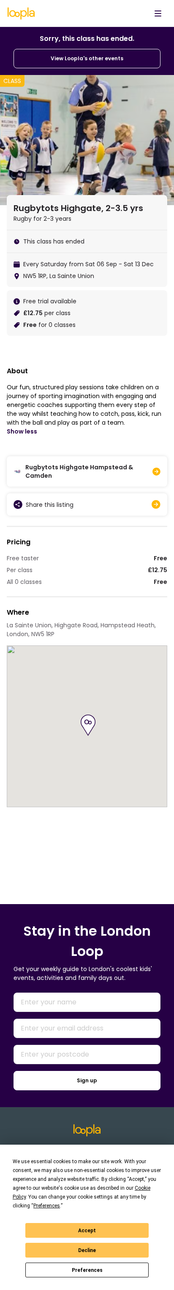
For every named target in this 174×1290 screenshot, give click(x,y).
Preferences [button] (46, 1206)
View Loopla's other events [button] (87, 58)
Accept (87, 1231)
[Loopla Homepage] (21, 13)
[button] (88, 725)
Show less (22, 431)
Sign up (87, 1080)
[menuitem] (158, 13)
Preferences (87, 1270)
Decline (87, 1250)
